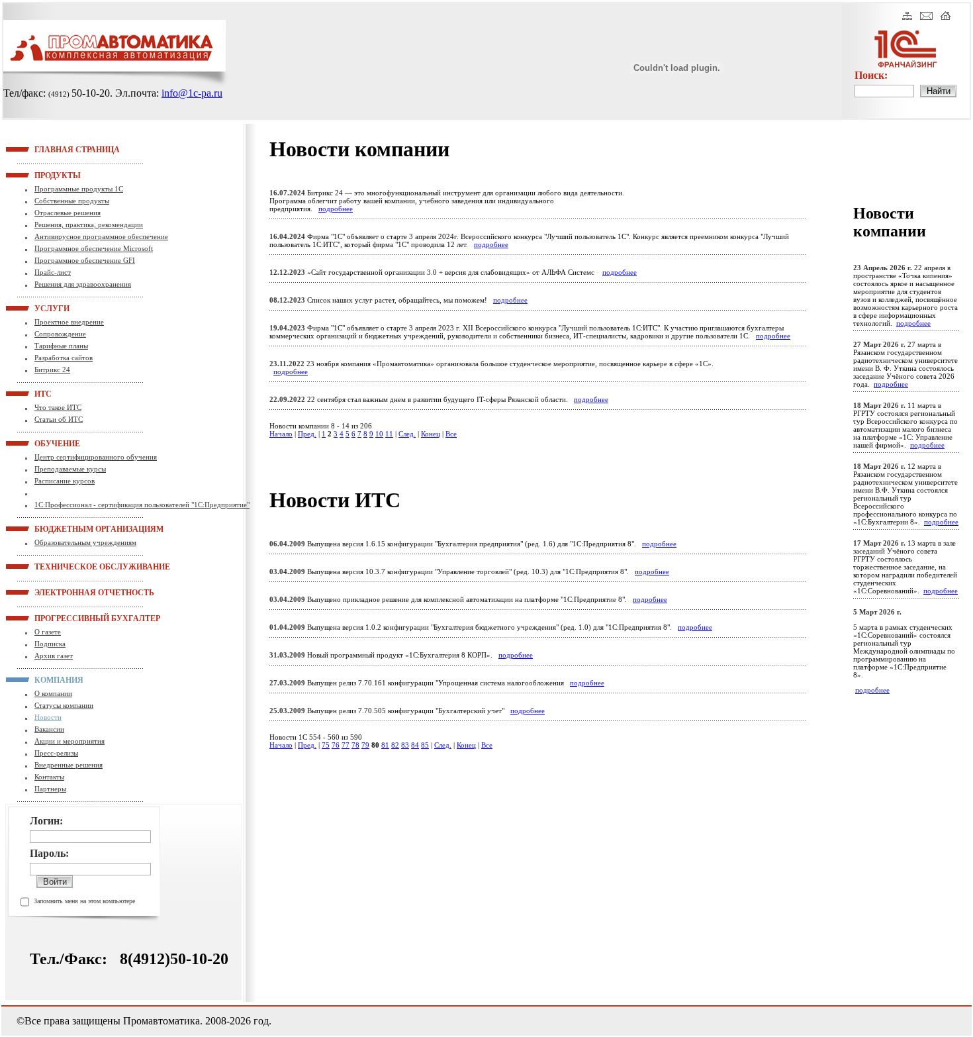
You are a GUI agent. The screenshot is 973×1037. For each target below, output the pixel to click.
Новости (48, 717)
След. (407, 434)
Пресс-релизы (56, 753)
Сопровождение (60, 334)
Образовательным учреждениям (85, 542)
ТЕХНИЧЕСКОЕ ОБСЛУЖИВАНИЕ (51, 566)
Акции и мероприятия (69, 741)
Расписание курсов (64, 481)
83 (405, 745)
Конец (430, 434)
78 (355, 745)
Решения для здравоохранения (82, 284)
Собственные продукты (71, 201)
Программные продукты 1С (78, 189)
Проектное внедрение (69, 322)
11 (389, 434)
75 (326, 745)
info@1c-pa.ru (192, 93)
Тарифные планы (61, 346)
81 (385, 745)
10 (379, 434)
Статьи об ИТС (58, 419)
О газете (47, 632)
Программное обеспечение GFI (84, 260)
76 (336, 745)
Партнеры (50, 789)
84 (415, 745)
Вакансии (49, 729)
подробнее (335, 209)
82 (395, 745)
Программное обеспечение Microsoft (93, 248)
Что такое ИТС (57, 407)
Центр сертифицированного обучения (95, 457)
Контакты (49, 777)
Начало (281, 434)
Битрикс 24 (52, 369)
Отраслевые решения (67, 213)
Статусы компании (63, 705)
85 (425, 745)
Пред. (307, 434)
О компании (53, 693)
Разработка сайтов (63, 358)
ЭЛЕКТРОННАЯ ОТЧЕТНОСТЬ (51, 592)
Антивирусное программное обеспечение (101, 236)
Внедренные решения (68, 765)
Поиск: (871, 75)
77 (345, 745)
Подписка (50, 644)
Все (451, 434)
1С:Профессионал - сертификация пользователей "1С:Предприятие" (142, 505)
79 (365, 745)
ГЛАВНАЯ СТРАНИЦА (51, 149)
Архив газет (53, 656)
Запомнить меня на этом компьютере (84, 901)
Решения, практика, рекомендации (88, 224)
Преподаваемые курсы (70, 469)
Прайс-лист (52, 272)
